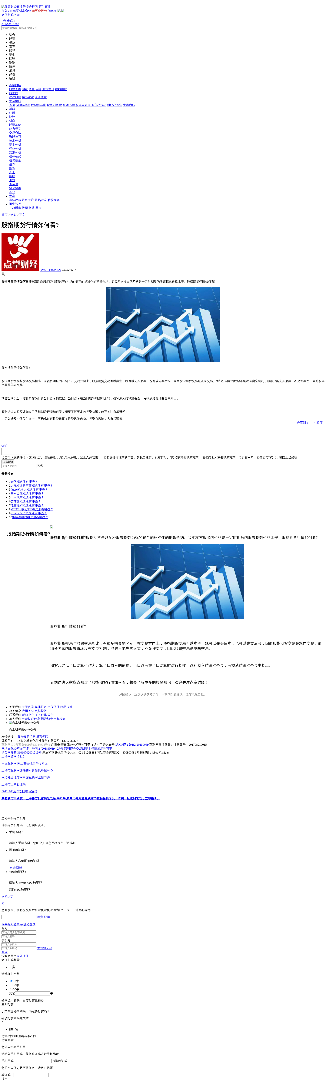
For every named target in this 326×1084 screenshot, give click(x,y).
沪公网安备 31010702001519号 (22, 752)
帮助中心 (28, 714)
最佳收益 (15, 200)
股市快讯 (48, 89)
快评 (12, 116)
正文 (22, 214)
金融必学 (69, 105)
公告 (51, 714)
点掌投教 (41, 710)
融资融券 (15, 188)
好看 (12, 113)
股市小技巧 (98, 105)
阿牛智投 (15, 204)
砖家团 (13, 93)
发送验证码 (44, 948)
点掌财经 (15, 85)
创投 (12, 180)
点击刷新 (16, 867)
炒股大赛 (54, 200)
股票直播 (15, 89)
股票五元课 (83, 105)
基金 (38, 207)
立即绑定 (8, 896)
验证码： (8, 1074)
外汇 (12, 172)
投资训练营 (54, 105)
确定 (40, 917)
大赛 (12, 196)
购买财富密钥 (22, 10)
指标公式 (15, 156)
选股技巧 (15, 136)
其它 (12, 192)
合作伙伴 (54, 707)
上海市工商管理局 (14, 784)
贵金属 (13, 184)
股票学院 (42, 736)
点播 (38, 89)
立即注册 (23, 956)
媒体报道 (41, 707)
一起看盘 (15, 207)
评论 (5, 445)
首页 (12, 105)
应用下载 (28, 710)
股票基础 (15, 124)
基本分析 (15, 144)
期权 (12, 176)
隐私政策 (66, 707)
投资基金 (15, 160)
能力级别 (15, 128)
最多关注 (28, 200)
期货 (12, 168)
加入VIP (7, 10)
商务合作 (41, 714)
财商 (12, 120)
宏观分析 (15, 152)
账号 (5, 928)
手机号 (6, 940)
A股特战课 (23, 105)
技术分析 (15, 140)
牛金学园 (15, 101)
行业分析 (15, 148)
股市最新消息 (26, 736)
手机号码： (9, 1061)
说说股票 (15, 97)
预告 (32, 89)
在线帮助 (61, 89)
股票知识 (50, 270)
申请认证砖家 (31, 718)
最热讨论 (41, 200)
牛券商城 (129, 105)
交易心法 (15, 132)
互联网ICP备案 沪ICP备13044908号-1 (26, 744)
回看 (25, 89)
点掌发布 (60, 718)
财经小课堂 (114, 105)
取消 (47, 917)
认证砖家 (41, 97)
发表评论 (8, 461)
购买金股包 (39, 10)
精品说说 (28, 97)
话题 (12, 109)
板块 (32, 207)
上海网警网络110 (13, 756)
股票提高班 (38, 105)
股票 (25, 207)
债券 (12, 164)
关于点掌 (28, 707)
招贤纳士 (47, 718)
